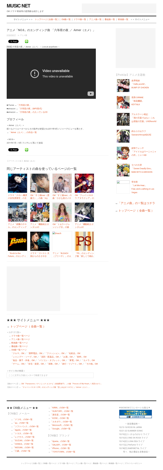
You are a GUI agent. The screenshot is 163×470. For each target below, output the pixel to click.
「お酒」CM (67, 357)
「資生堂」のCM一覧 (60, 414)
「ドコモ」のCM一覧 (22, 419)
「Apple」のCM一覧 (22, 430)
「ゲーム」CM (17, 364)
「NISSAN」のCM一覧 (23, 447)
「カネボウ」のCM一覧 (61, 421)
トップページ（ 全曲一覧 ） (28, 326)
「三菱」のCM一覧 (21, 451)
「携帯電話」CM (34, 353)
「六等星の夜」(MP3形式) (30, 108)
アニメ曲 (23, 35)
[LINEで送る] (26, 41)
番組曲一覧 (110, 19)
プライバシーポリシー (133, 463)
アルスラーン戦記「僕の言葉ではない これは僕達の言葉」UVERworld (143, 118)
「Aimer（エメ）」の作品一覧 (23, 132)
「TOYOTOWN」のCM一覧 (62, 452)
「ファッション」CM (54, 353)
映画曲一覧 (123, 19)
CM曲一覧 (66, 19)
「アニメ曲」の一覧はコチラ (136, 203)
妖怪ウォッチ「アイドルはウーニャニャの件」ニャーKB (143, 151)
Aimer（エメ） (30, 161)
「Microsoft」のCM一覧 (61, 425)
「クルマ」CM (17, 353)
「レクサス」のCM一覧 (24, 437)
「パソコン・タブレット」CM (51, 360)
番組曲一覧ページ (19, 346)
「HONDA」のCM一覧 (23, 444)
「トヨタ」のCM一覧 (22, 433)
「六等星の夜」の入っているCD (33, 112)
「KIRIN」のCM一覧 (59, 407)
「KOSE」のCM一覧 (59, 418)
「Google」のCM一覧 (60, 428)
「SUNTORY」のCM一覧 (61, 411)
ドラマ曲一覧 (80, 19)
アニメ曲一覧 (95, 19)
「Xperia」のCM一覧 (60, 441)
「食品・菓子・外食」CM (23, 360)
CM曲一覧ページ (19, 350)
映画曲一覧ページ (19, 343)
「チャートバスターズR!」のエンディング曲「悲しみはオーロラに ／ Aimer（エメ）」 (55, 387)
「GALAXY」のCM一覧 (60, 445)
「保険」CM (52, 364)
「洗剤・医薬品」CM (49, 357)
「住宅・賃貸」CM (35, 364)
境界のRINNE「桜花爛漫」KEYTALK (137, 101)
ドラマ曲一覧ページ (20, 336)
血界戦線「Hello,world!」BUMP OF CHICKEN (140, 84)
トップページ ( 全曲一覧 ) (46, 19)
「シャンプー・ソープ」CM (24, 357)
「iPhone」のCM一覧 (60, 448)
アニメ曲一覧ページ (20, 339)
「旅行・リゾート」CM (71, 364)
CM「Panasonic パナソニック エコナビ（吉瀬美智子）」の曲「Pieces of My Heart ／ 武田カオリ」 (61, 384)
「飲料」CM (80, 357)
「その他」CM (91, 364)
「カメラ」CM (88, 360)
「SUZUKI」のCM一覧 (23, 440)
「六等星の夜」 (24, 105)
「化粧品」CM (73, 353)
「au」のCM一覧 (20, 423)
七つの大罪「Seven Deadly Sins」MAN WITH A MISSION (142, 168)
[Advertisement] (119, 8)
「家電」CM (73, 360)
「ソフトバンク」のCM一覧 (26, 426)
